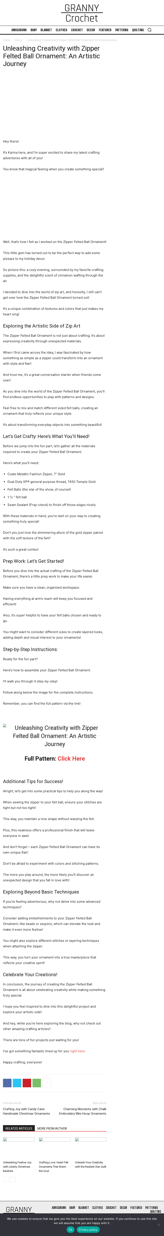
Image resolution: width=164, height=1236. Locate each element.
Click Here (71, 758)
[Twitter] (17, 1083)
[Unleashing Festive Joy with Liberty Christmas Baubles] (18, 1148)
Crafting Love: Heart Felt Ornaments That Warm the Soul (53, 1167)
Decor (19, 40)
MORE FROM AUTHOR (52, 1128)
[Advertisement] (54, 107)
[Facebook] (7, 1083)
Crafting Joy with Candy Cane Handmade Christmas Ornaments (26, 1111)
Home (6, 40)
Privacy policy (88, 1229)
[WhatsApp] (36, 1083)
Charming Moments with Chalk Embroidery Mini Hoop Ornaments (82, 1111)
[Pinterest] (27, 1083)
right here (77, 1051)
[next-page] (12, 1179)
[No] (159, 1225)
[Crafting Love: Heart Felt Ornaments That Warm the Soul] (54, 1148)
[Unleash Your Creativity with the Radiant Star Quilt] (90, 1148)
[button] (149, 29)
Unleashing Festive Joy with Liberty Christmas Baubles (17, 1167)
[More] (46, 1083)
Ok (71, 1229)
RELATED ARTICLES (19, 1128)
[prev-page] (5, 1179)
